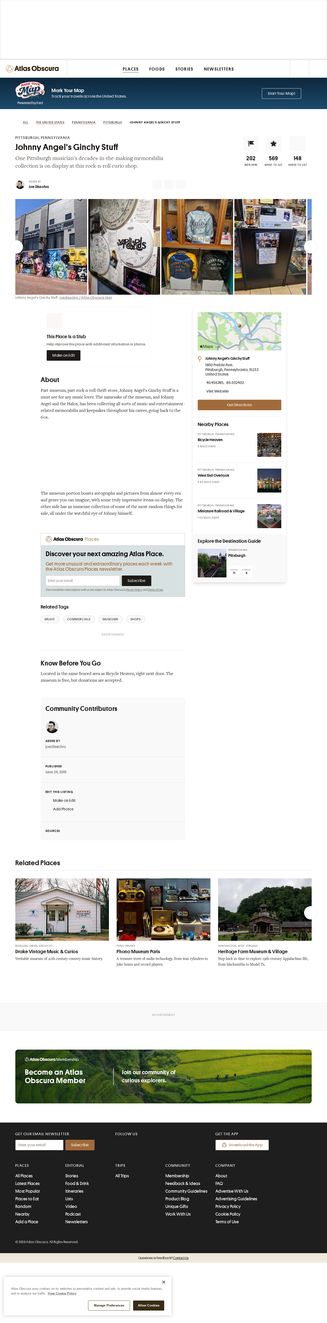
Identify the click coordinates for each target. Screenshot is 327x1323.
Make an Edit (63, 355)
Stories (71, 1176)
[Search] (318, 69)
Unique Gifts (176, 1206)
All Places (24, 1176)
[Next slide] (310, 247)
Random (23, 1206)
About (221, 1176)
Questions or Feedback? (163, 1258)
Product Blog (177, 1199)
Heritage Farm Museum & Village (253, 951)
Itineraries (74, 1191)
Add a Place (26, 1222)
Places (22, 1166)
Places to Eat (27, 1199)
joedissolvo (55, 747)
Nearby (22, 1214)
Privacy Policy (134, 589)
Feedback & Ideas (182, 1183)
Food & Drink (77, 1183)
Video (71, 1206)
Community (178, 1166)
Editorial (75, 1166)
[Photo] (269, 445)
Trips (120, 1166)
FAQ (219, 1183)
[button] (251, 143)
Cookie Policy (228, 1214)
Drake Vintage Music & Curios (46, 951)
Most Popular (27, 1191)
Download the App (246, 1145)
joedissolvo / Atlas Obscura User (86, 297)
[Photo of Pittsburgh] (212, 563)
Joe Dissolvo (39, 187)
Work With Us (178, 1214)
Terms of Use (155, 589)
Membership (177, 1176)
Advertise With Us (231, 1191)
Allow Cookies (149, 1305)
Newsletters (76, 1222)
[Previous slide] (16, 247)
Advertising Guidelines (236, 1199)
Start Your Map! (281, 93)
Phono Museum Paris (138, 951)
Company (225, 1166)
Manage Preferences (109, 1305)
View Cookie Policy (62, 1293)
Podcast (73, 1214)
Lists (69, 1199)
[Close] (163, 1282)
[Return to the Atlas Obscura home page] (33, 69)
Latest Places (27, 1183)
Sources (52, 830)
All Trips (122, 1176)
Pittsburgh (236, 556)
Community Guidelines (186, 1191)
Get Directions (239, 405)
